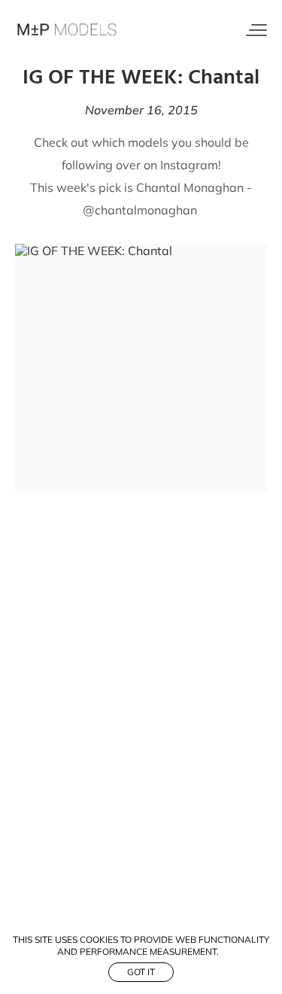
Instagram (189, 164)
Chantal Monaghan (190, 187)
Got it (141, 971)
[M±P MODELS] (67, 30)
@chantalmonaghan (141, 209)
